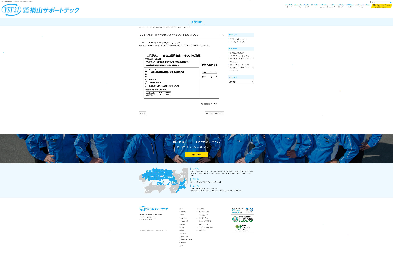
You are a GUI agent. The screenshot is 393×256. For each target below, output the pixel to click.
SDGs (368, 6)
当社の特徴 (289, 6)
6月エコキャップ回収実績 (239, 56)
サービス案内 (298, 6)
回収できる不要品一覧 (205, 221)
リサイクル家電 (324, 6)
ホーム (181, 209)
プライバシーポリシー (185, 239)
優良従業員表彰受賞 (238, 53)
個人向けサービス (204, 212)
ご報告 (143, 113)
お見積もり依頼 (183, 236)
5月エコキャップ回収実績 (239, 65)
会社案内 (350, 6)
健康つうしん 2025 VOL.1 (214, 113)
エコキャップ (314, 6)
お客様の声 (332, 6)
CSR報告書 (360, 6)
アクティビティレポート (239, 39)
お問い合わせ (387, 5)
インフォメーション (237, 42)
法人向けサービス (204, 215)
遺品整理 (306, 6)
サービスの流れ (203, 218)
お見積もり (378, 5)
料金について (202, 230)
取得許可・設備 (203, 224)
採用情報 (340, 6)
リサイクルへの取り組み (206, 227)
